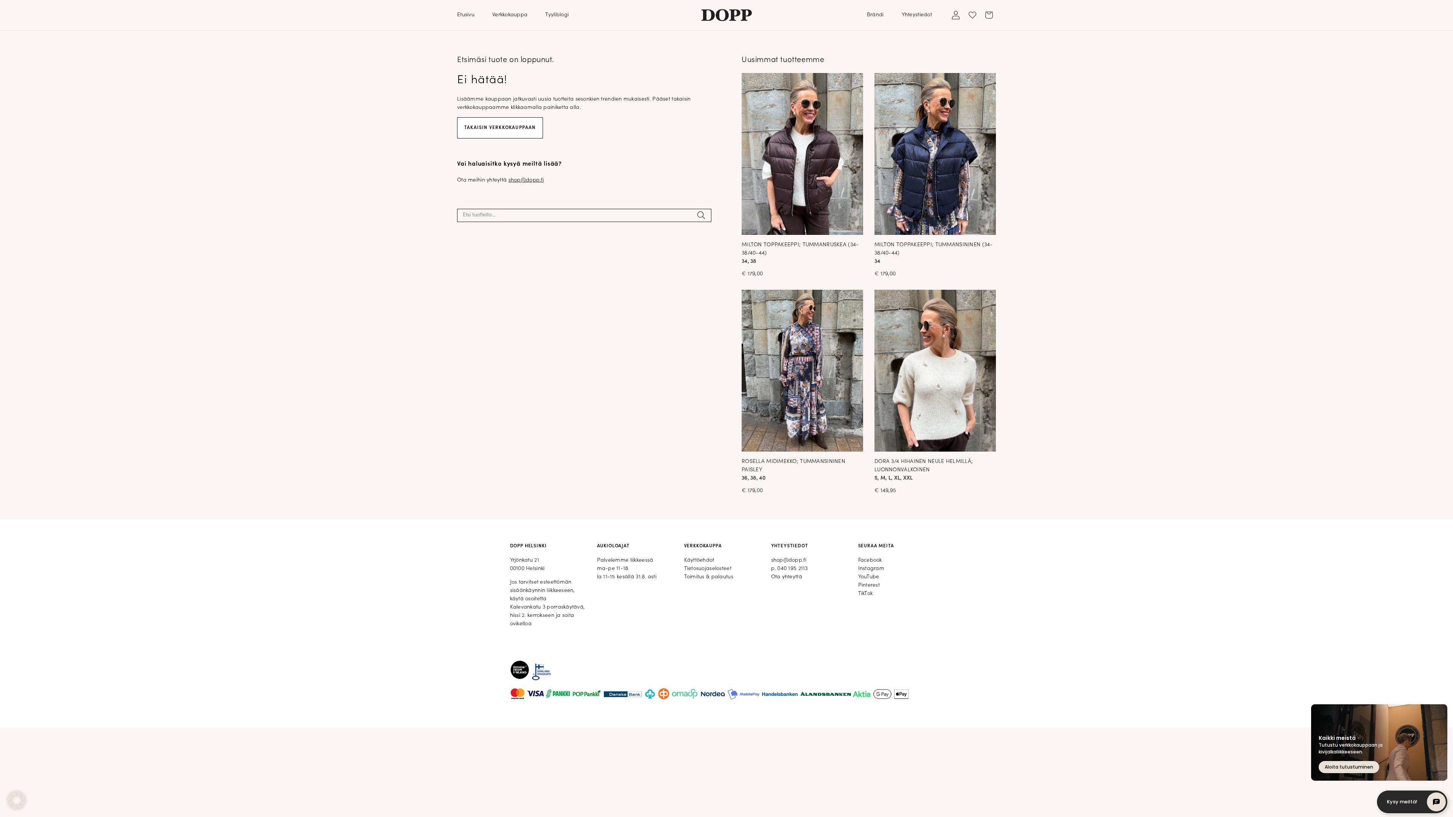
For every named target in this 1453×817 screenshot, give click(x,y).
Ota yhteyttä (786, 577)
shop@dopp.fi (526, 180)
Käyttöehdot (699, 560)
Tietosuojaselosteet (707, 569)
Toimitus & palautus (708, 577)
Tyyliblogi (557, 15)
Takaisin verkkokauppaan (500, 128)
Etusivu (465, 15)
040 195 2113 (792, 569)
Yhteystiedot (917, 15)
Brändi (875, 15)
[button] (16, 800)
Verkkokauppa (509, 15)
